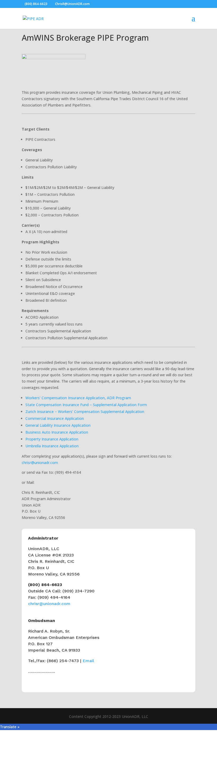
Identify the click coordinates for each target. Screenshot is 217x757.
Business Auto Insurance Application (56, 432)
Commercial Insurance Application (54, 418)
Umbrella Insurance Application (52, 445)
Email (88, 660)
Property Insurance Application (51, 439)
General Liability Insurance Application (58, 425)
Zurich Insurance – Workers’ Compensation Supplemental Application (84, 411)
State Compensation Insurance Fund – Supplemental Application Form (86, 404)
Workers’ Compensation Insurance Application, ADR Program (78, 397)
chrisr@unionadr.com (40, 462)
